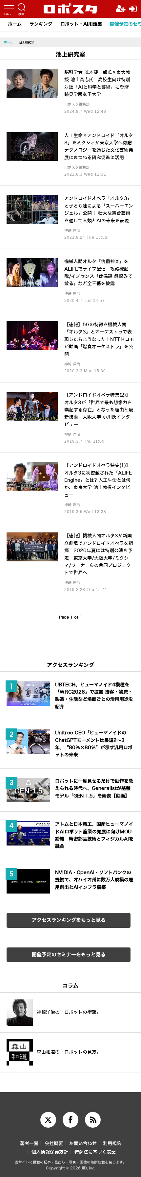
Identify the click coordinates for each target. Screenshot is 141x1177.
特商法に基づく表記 (95, 1152)
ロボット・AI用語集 (81, 24)
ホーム (15, 24)
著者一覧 (29, 1143)
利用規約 (112, 1143)
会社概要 (54, 1143)
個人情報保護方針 (49, 1152)
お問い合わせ (83, 1143)
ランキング (41, 24)
